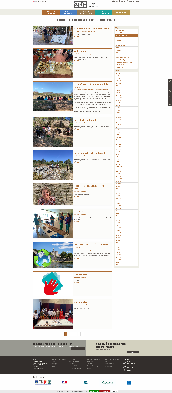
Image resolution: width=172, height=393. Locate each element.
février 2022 (118, 137)
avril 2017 (118, 250)
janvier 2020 (118, 176)
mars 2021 (118, 161)
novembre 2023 (119, 98)
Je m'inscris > (78, 349)
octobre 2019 (118, 181)
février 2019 (118, 198)
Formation (53, 366)
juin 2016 (117, 264)
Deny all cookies (105, 391)
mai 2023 (118, 107)
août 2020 (118, 169)
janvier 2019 (118, 201)
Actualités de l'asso (120, 33)
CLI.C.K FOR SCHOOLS (120, 65)
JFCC (117, 55)
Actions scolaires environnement (122, 57)
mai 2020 (118, 174)
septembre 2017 (119, 237)
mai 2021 (118, 159)
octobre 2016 (118, 260)
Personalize (114, 391)
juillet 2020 (118, 171)
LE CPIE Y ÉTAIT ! (79, 211)
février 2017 (118, 255)
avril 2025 (118, 78)
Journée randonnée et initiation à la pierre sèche (90, 153)
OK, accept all (94, 391)
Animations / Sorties (73, 367)
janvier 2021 (118, 164)
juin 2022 (118, 127)
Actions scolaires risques (121, 60)
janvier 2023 (118, 115)
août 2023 (118, 103)
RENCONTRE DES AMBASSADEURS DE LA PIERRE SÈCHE (90, 187)
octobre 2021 (118, 147)
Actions (117, 52)
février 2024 (118, 93)
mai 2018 (118, 218)
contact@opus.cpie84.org (38, 368)
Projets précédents (120, 67)
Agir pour (68, 12)
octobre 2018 (118, 206)
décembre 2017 (119, 230)
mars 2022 (118, 134)
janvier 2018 (118, 228)
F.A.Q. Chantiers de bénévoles (56, 365)
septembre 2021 (119, 149)
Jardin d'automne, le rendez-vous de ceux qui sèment (91, 28)
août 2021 (118, 152)
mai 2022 (118, 130)
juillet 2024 (118, 85)
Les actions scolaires (73, 365)
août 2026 (118, 73)
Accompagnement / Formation (75, 368)
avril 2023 (118, 110)
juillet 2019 (118, 188)
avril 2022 (118, 132)
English (37, 1)
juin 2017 (117, 245)
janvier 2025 (118, 83)
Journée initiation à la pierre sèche (85, 120)
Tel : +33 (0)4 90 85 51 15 (38, 365)
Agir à (103, 12)
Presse (130, 1)
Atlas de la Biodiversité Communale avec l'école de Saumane (91, 85)
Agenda (116, 1)
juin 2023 (118, 105)
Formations (118, 43)
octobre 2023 (118, 100)
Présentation (53, 361)
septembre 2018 (119, 208)
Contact (137, 1)
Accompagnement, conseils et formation (124, 62)
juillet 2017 (118, 242)
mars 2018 (118, 223)
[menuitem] (51, 12)
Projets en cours (119, 50)
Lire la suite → (77, 36)
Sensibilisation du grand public (93, 367)
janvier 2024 (118, 95)
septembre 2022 (119, 120)
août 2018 (118, 210)
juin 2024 (118, 88)
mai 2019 (118, 191)
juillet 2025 (118, 76)
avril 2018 (118, 220)
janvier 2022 (118, 139)
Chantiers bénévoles (120, 38)
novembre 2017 (119, 233)
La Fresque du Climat (81, 274)
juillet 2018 (118, 213)
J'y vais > (133, 352)
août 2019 (118, 186)
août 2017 (118, 240)
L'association (121, 12)
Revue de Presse (119, 47)
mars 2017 (118, 252)
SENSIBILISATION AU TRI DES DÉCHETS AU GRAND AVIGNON (91, 246)
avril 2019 (118, 193)
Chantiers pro (118, 40)
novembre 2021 (119, 144)
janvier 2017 (118, 257)
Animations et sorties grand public (123, 35)
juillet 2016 (118, 262)
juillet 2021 (118, 154)
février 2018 (118, 225)
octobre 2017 (118, 235)
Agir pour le (51, 12)
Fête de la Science (80, 51)
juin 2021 (117, 157)
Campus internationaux (120, 45)
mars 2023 (118, 112)
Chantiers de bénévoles (55, 363)
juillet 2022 (118, 125)
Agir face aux (86, 12)
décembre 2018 (119, 203)
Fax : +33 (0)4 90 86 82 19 (38, 366)
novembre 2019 (119, 179)
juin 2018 (117, 215)
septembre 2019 (119, 183)
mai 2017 (117, 247)
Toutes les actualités (120, 30)
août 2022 (118, 122)
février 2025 (118, 80)
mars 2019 (118, 196)
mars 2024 (118, 90)
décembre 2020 (119, 166)
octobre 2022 (118, 117)
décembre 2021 (119, 142)
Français (44, 1)
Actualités (123, 1)
